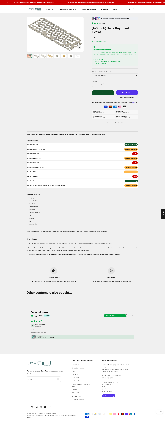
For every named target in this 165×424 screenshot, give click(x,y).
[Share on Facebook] (112, 122)
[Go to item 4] (50, 56)
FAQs (73, 371)
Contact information (70, 415)
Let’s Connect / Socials (89, 9)
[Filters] (128, 315)
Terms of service (49, 415)
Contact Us (75, 364)
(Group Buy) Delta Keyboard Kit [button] (45, 337)
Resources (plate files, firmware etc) (81, 385)
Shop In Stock (50, 9)
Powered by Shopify (50, 413)
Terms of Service (77, 396)
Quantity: (94, 81)
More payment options (127, 97)
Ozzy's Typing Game (78, 399)
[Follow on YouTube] (45, 407)
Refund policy (30, 415)
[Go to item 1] (29, 56)
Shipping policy (59, 415)
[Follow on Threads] (41, 407)
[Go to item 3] (43, 56)
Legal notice (30, 417)
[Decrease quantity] (94, 85)
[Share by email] (121, 122)
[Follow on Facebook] (28, 407)
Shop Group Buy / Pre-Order (68, 9)
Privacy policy (39, 415)
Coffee (115, 9)
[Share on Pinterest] (118, 122)
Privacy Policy (76, 393)
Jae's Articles (76, 377)
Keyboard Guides (77, 381)
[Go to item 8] (77, 56)
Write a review (110, 315)
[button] (96, 23)
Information (104, 9)
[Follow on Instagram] (36, 407)
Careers (74, 389)
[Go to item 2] (36, 56)
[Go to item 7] (70, 56)
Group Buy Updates (78, 368)
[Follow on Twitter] (32, 407)
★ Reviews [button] (163, 214)
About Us (75, 374)
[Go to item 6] (64, 56)
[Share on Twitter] (115, 122)
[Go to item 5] (57, 56)
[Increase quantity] (101, 85)
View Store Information (100, 63)
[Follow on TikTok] (50, 407)
